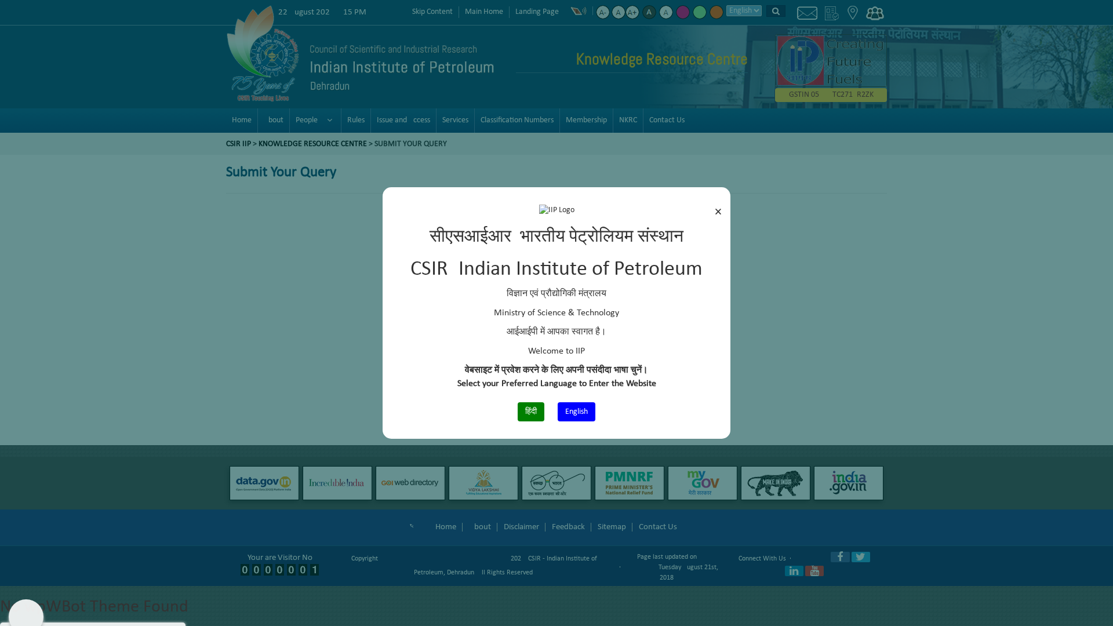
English (576, 411)
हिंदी (531, 411)
